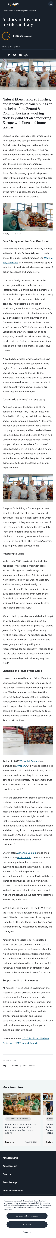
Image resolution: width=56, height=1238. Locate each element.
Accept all (27, 1224)
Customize (27, 1232)
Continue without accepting (27, 1216)
